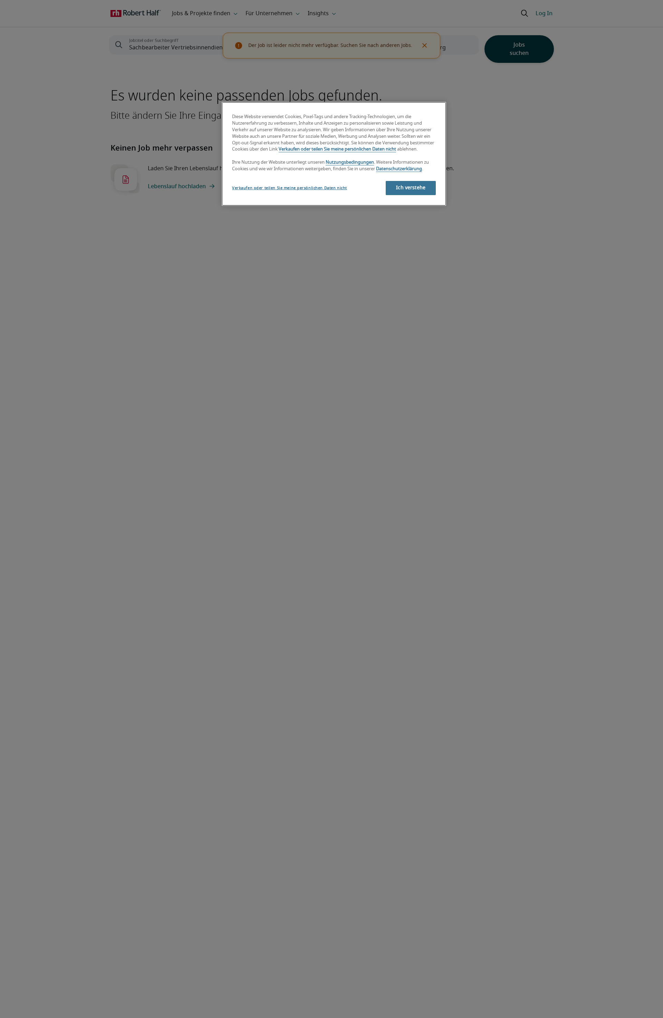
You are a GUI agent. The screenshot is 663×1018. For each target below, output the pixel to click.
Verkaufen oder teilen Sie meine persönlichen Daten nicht (337, 149)
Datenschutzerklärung (399, 169)
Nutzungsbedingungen (350, 162)
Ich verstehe (410, 187)
